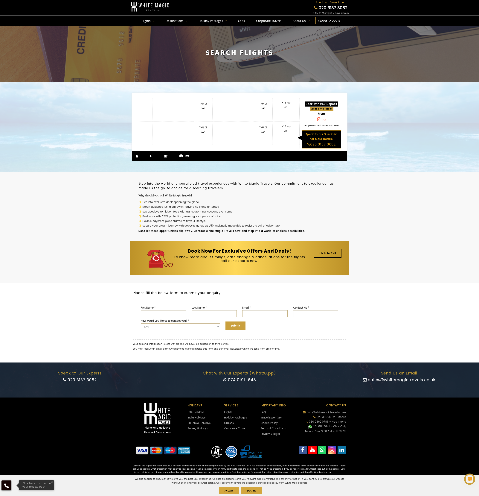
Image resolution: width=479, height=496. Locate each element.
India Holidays (196, 417)
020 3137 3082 (332, 7)
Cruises (229, 423)
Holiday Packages (211, 21)
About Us (299, 21)
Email (246, 308)
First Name (148, 308)
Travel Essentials (271, 417)
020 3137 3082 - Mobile (331, 417)
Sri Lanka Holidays (199, 423)
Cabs (241, 21)
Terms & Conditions (273, 428)
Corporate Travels (268, 21)
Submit (235, 325)
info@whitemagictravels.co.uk (326, 412)
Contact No (301, 308)
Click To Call (327, 253)
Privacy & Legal (270, 434)
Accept (229, 490)
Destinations (175, 21)
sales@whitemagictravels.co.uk (401, 380)
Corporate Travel (235, 428)
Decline (251, 490)
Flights (146, 21)
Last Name (199, 308)
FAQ (263, 412)
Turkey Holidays (198, 428)
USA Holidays (196, 412)
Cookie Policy (269, 423)
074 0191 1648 (241, 380)
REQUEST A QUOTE (329, 20)
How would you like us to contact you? (165, 321)
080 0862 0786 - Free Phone (327, 422)
